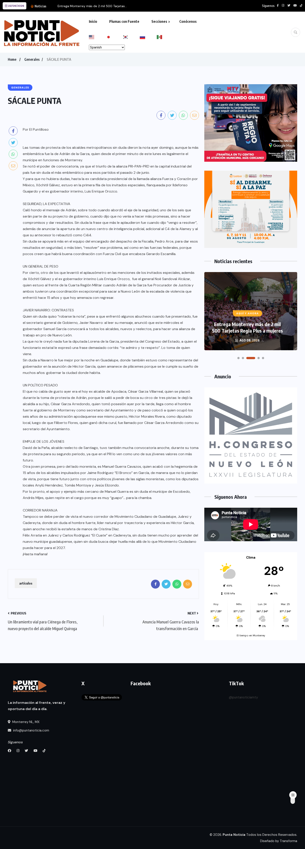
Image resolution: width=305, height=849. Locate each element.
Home (12, 59)
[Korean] (131, 36)
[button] (238, 358)
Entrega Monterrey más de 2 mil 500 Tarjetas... (92, 6)
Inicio (93, 21)
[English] (97, 36)
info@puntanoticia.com (30, 730)
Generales (32, 59)
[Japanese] (114, 36)
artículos (25, 583)
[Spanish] (165, 36)
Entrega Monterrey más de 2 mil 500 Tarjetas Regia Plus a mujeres (247, 327)
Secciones (159, 21)
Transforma (288, 841)
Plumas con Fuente (124, 21)
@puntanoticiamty (243, 697)
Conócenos (188, 21)
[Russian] (148, 36)
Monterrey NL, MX (25, 722)
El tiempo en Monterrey (251, 635)
